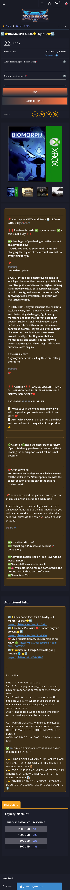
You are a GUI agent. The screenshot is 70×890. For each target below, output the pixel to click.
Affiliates (50, 51)
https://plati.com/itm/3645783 (25, 657)
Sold (6, 51)
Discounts (11, 804)
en (66, 3)
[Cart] (56, 3)
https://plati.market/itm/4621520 (27, 635)
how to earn (50, 55)
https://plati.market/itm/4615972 (27, 624)
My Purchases (49, 3)
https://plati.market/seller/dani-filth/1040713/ (32, 644)
